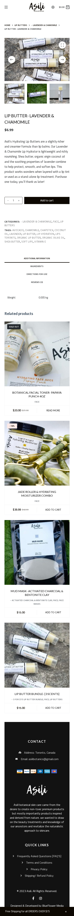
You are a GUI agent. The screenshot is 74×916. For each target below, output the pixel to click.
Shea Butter (12, 241)
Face (56, 221)
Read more (53, 410)
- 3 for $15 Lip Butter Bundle (27, 699)
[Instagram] (40, 898)
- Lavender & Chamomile (36, 221)
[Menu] (6, 7)
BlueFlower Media (53, 905)
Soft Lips (27, 241)
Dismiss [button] (66, 911)
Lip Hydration (45, 234)
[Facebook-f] (33, 898)
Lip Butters (56, 699)
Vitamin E (40, 241)
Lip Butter (29, 234)
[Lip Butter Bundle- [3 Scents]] (37, 655)
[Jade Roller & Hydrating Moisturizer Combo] (37, 453)
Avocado (18, 230)
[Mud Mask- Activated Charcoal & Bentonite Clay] (37, 552)
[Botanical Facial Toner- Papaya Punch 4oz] (37, 354)
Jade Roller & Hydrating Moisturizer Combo (37, 493)
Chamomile (32, 230)
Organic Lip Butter (29, 237)
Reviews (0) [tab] (37, 282)
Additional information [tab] (37, 258)
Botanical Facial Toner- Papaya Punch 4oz (37, 394)
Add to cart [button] (53, 509)
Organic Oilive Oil (53, 237)
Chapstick (46, 230)
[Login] (53, 7)
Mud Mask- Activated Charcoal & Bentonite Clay (37, 592)
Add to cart (47, 200)
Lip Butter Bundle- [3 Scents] (37, 693)
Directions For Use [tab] (37, 274)
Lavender (15, 234)
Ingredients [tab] (36, 266)
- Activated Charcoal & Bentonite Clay (31, 600)
